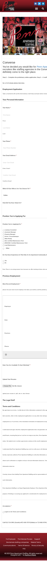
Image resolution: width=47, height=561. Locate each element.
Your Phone (7, 141)
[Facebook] (35, 3)
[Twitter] (39, 3)
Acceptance (7, 506)
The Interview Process (25, 539)
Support (37, 539)
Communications (9, 545)
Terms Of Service (23, 545)
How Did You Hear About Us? (12, 203)
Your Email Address (10, 155)
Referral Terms (36, 542)
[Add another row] (6, 355)
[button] (36, 8)
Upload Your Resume (9, 379)
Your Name (7, 108)
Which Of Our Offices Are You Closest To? (17, 188)
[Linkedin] (43, 3)
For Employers (11, 539)
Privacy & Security (38, 545)
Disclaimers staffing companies (17, 542)
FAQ (24, 549)
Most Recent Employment (11, 284)
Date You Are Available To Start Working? (16, 365)
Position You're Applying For (12, 224)
